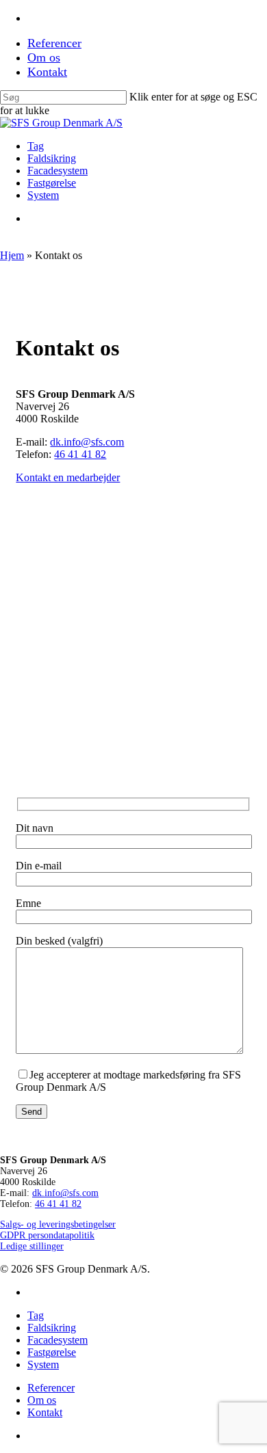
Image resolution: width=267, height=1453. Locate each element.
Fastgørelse (51, 1352)
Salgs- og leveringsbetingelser (58, 1224)
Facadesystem (57, 1340)
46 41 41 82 (80, 454)
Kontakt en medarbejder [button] (68, 477)
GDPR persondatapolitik (47, 1235)
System (43, 1364)
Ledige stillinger (32, 1246)
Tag (35, 1315)
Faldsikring (51, 1327)
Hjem (12, 255)
